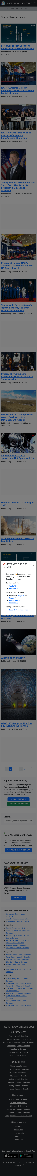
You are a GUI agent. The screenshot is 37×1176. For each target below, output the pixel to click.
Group (12, 598)
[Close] (33, 565)
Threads (12, 603)
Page (20, 595)
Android (12, 588)
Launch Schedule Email (19, 610)
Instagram (13, 600)
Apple (11, 586)
